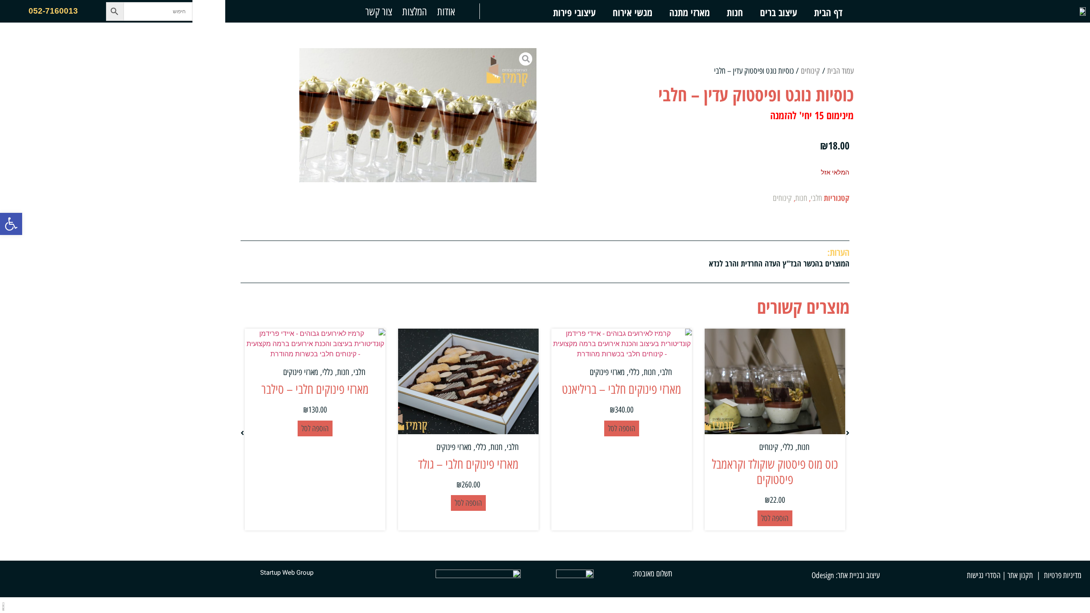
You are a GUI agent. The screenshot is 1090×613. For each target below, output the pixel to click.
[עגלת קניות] (208, 11)
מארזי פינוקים (607, 372)
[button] (11, 224)
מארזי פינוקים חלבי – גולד (468, 464)
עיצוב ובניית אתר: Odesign (846, 575)
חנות (735, 12)
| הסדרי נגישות (986, 575)
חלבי (816, 198)
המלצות (414, 11)
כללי (788, 447)
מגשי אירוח (632, 12)
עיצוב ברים (778, 12)
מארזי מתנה (689, 12)
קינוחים (810, 71)
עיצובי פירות (574, 12)
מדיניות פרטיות (1062, 575)
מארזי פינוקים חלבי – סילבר (315, 389)
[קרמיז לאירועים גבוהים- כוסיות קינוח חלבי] (417, 115)
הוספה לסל (775, 518)
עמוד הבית (840, 71)
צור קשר (378, 11)
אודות (446, 11)
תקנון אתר (1020, 575)
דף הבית (828, 12)
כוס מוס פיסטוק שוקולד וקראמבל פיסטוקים (775, 471)
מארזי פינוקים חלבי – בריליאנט (621, 389)
